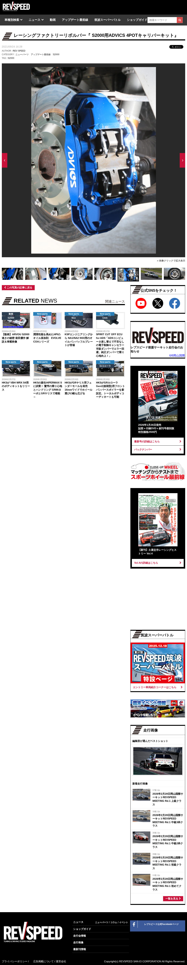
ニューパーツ (22, 54)
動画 (53, 19)
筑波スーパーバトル (107, 19)
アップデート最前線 (75, 19)
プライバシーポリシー (14, 961)
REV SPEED (19, 51)
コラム (113, 922)
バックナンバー (143, 449)
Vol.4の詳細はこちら (146, 562)
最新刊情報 (79, 949)
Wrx (11, 366)
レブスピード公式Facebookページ (161, 924)
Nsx (74, 318)
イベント (123, 922)
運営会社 (61, 961)
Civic (105, 318)
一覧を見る (172, 898)
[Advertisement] (32, 431)
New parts (42, 314)
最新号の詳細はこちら (147, 441)
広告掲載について (43, 961)
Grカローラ (105, 366)
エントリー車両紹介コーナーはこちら (154, 687)
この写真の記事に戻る (19, 287)
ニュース (34, 19)
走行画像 (78, 942)
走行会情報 (79, 935)
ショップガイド (137, 19)
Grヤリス (73, 366)
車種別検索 (12, 19)
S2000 (56, 54)
